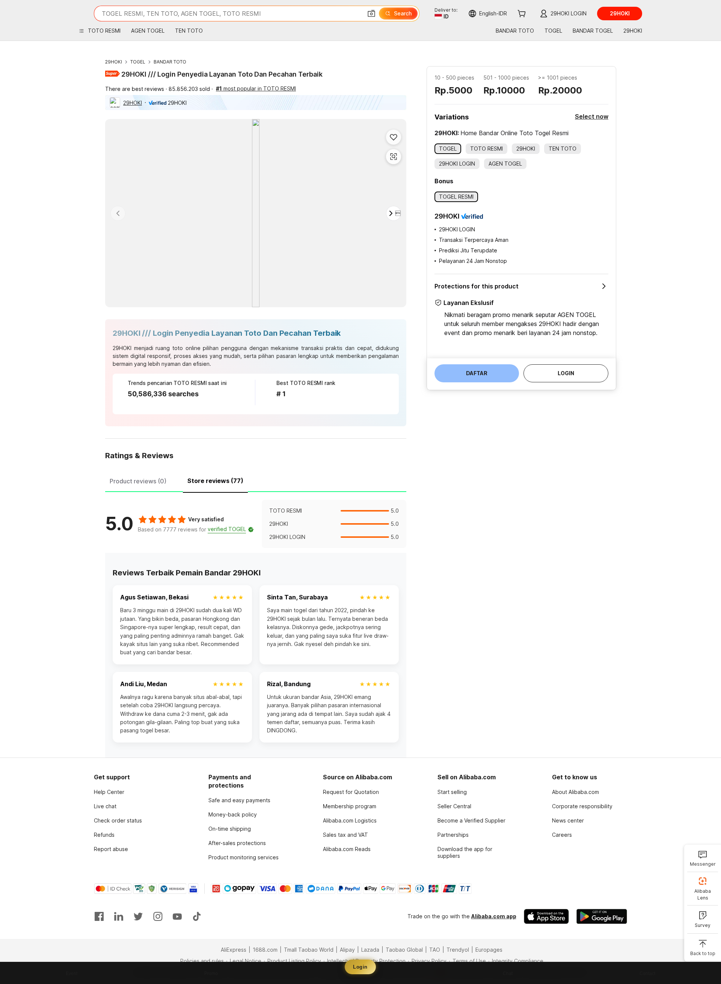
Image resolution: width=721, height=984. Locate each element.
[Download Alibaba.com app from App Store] (546, 916)
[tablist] (255, 480)
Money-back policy (232, 814)
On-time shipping (229, 829)
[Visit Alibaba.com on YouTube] (177, 916)
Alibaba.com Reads (347, 849)
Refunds (104, 835)
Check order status (118, 820)
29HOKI (113, 62)
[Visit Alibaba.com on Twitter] (138, 916)
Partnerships (453, 835)
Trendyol (457, 949)
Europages (488, 949)
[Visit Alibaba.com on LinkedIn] (118, 916)
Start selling (452, 792)
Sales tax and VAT (345, 835)
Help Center (109, 792)
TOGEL (137, 62)
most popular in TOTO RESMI (256, 88)
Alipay (347, 949)
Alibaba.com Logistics (350, 820)
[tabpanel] (255, 524)
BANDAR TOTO (170, 62)
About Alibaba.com (575, 792)
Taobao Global (404, 949)
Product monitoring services (243, 857)
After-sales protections (237, 843)
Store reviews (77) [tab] (215, 480)
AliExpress (233, 949)
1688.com (265, 949)
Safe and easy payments (239, 800)
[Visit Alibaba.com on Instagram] (157, 916)
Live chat (105, 806)
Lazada (370, 949)
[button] (371, 14)
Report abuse (111, 849)
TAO (434, 949)
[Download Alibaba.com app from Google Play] (601, 916)
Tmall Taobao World (308, 949)
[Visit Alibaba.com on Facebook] (99, 916)
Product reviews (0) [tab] (138, 481)
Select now (591, 116)
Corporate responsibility (582, 806)
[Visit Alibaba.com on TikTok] (197, 916)
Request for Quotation (351, 792)
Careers (562, 835)
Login (360, 967)
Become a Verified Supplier (471, 820)
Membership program (349, 806)
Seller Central (454, 806)
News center (568, 820)
